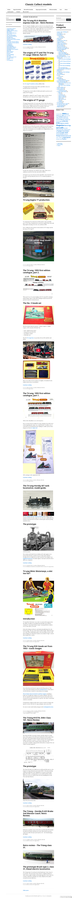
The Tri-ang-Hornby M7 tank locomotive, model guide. (36, 486)
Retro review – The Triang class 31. (37, 846)
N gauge (59, 131)
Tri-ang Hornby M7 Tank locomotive (34, 516)
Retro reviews (44, 566)
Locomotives (38, 566)
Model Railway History (11, 47)
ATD (57, 115)
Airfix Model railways (11, 28)
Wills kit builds (53, 9)
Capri (57, 117)
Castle (64, 117)
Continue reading (27, 44)
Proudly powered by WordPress (31, 895)
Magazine (60, 125)
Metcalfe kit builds (28, 9)
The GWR (9, 55)
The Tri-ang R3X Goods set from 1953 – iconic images (37, 647)
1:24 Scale (57, 114)
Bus (69, 115)
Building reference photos (12, 30)
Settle (62, 134)
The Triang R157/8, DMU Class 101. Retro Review (37, 718)
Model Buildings (10, 46)
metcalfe (60, 128)
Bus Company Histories (11, 33)
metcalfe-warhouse (64, 129)
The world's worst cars (11, 56)
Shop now (38, 251)
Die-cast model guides (11, 35)
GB (62, 121)
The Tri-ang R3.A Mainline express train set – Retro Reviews (38, 21)
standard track (43, 689)
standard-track (29, 713)
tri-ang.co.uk (34, 427)
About (66, 9)
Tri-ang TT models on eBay (31, 83)
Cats (67, 117)
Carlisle (61, 117)
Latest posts (10, 11)
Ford (57, 121)
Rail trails (9, 50)
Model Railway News (11, 48)
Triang (34, 713)
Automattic (49, 895)
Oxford (64, 131)
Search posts (58, 18)
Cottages (57, 118)
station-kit (68, 135)
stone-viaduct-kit (59, 137)
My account (26, 11)
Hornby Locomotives (31, 566)
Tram (61, 139)
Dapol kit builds (17, 9)
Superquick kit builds (41, 9)
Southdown (66, 134)
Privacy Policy (60, 144)
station (63, 135)
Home (8, 9)
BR (63, 115)
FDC (62, 119)
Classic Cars (9, 34)
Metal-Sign (68, 125)
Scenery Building (10, 54)
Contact (18, 11)
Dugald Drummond (27, 558)
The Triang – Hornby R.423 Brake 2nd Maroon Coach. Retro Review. (38, 813)
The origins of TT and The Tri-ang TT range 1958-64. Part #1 (38, 53)
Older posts (26, 890)
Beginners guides (10, 29)
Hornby (65, 121)
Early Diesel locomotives (12, 36)
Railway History (10, 51)
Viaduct (64, 139)
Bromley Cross (66, 115)
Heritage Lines (10, 37)
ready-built (64, 132)
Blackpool (60, 115)
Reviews (8, 53)
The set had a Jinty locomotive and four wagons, (35, 693)
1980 (68, 114)
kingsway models (64, 123)
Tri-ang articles (30, 48)
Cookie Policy (59, 143)
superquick (66, 137)
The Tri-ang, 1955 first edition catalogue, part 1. (36, 394)
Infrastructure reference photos (13, 39)
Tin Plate (58, 139)
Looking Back (29, 712)
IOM (57, 123)
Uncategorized (10, 60)
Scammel (58, 134)
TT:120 (8, 59)
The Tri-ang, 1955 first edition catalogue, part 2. (36, 271)
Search (7, 18)
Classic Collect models (38, 4)
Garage (59, 121)
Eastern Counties (62, 118)
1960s (64, 114)
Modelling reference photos (12, 49)
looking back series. (48, 707)
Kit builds (9, 40)
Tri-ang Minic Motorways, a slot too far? (37, 572)
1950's (61, 114)
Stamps (58, 135)
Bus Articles (9, 31)
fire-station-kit (66, 119)
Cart (61, 9)
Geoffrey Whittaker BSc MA (40, 47)
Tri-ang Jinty (30, 337)
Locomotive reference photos (13, 42)
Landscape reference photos (13, 41)
